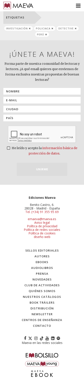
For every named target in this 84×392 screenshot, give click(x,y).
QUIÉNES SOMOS (42, 291)
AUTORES (42, 256)
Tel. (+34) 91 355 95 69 (42, 212)
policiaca (43, 28)
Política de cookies (42, 233)
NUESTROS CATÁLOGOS (42, 297)
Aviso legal (42, 222)
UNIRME (42, 169)
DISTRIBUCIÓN (42, 308)
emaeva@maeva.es (42, 219)
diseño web (42, 237)
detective (66, 28)
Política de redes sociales (42, 229)
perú (40, 34)
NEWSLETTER (42, 314)
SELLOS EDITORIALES (42, 250)
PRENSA (42, 274)
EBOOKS (42, 262)
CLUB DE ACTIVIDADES (42, 285)
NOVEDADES (42, 279)
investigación (17, 28)
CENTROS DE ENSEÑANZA (42, 320)
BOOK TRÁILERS (42, 303)
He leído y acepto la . (44, 150)
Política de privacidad (42, 226)
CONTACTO (42, 326)
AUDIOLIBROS (42, 268)
